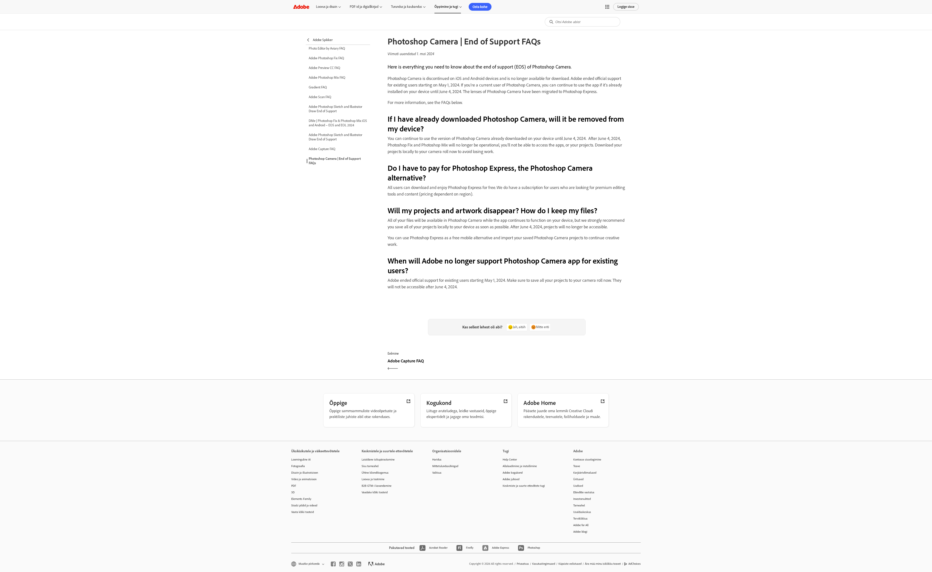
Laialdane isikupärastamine (378, 459)
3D (293, 492)
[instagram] (341, 564)
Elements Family (301, 499)
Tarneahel (579, 505)
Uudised (578, 485)
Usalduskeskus (582, 512)
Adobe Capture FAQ (322, 149)
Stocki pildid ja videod (304, 505)
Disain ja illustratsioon (304, 472)
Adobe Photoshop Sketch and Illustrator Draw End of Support (335, 109)
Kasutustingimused (543, 563)
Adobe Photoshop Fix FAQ (326, 58)
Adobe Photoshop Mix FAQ (327, 78)
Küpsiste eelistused (570, 563)
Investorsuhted (582, 499)
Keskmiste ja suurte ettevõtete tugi (524, 485)
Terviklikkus (580, 518)
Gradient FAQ (318, 87)
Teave (576, 466)
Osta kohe (480, 7)
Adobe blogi (580, 531)
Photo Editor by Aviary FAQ (327, 48)
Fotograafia (298, 466)
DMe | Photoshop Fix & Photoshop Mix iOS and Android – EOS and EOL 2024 (338, 123)
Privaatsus (523, 563)
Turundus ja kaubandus (406, 7)
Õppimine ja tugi (446, 7)
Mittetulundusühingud (445, 466)
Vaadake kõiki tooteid (375, 492)
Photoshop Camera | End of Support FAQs (335, 161)
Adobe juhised (511, 479)
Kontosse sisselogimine (587, 459)
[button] (607, 7)
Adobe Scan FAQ (320, 97)
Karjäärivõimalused (584, 472)
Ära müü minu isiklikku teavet (603, 563)
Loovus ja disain (326, 7)
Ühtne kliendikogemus (375, 472)
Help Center (510, 459)
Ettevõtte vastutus (583, 492)
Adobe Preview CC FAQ (324, 68)
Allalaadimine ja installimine (520, 466)
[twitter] (350, 564)
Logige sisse (625, 7)
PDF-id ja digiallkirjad (364, 7)
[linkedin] (358, 564)
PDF (293, 485)
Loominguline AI (301, 459)
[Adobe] (301, 6)
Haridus (436, 459)
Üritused (578, 479)
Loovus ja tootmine (373, 479)
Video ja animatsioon (303, 479)
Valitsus (436, 472)
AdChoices (634, 563)
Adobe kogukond (513, 472)
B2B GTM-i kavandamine (376, 485)
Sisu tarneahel (370, 466)
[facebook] (333, 564)
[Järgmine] (567, 365)
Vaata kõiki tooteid (302, 512)
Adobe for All (581, 525)
